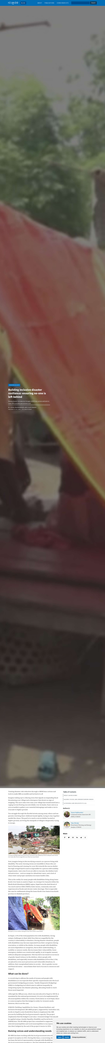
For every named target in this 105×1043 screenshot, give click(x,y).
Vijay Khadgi (32, 407)
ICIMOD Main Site (63, 3)
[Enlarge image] (57, 828)
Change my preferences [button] (79, 1037)
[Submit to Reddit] (81, 837)
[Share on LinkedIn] (77, 837)
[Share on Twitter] (69, 837)
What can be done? (70, 795)
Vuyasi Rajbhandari (17, 407)
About (39, 3)
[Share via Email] (73, 837)
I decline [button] (66, 1037)
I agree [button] (60, 1037)
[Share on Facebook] (64, 837)
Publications (49, 3)
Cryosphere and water (14, 385)
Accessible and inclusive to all (75, 803)
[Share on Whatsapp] (85, 837)
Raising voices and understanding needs (79, 799)
